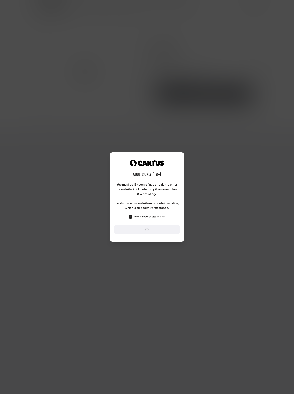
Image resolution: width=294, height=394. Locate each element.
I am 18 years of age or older (149, 216)
